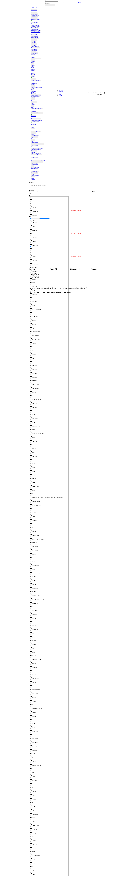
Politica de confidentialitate (76, 277)
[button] (43, 7)
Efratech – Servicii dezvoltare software (38, 296)
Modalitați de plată (54, 277)
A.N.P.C (72, 278)
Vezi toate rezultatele (49, 5)
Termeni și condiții (54, 278)
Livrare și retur (53, 276)
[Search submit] (45, 2)
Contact (72, 274)
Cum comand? (53, 274)
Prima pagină (32, 185)
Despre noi (72, 276)
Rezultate (47, 3)
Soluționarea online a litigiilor (77, 279)
